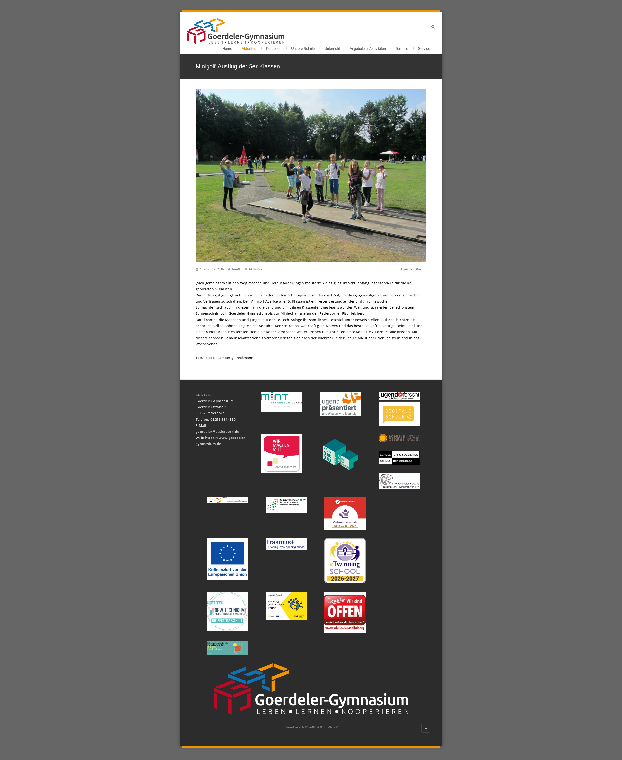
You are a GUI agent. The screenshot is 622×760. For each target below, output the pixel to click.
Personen (273, 47)
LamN (236, 269)
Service (424, 47)
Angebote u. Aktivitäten (368, 47)
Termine (402, 47)
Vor (419, 269)
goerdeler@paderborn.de (217, 431)
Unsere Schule (303, 47)
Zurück (406, 269)
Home (227, 47)
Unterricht (332, 47)
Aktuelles (249, 47)
